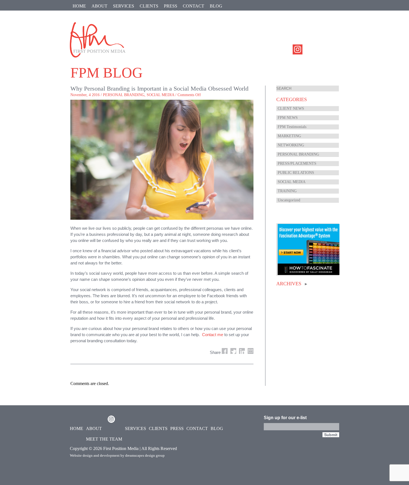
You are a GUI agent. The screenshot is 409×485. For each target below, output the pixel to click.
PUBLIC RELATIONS (296, 173)
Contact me (212, 334)
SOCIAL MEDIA (160, 95)
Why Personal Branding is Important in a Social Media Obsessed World (159, 88)
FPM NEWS (288, 118)
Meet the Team (104, 439)
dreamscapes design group (145, 455)
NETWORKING (291, 145)
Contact (193, 6)
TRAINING (287, 191)
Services (123, 6)
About (99, 6)
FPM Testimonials (292, 127)
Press (170, 6)
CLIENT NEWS (291, 108)
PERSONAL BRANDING (123, 95)
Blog (216, 6)
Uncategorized (289, 200)
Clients (149, 6)
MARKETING (289, 136)
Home (79, 6)
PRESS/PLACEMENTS (297, 163)
